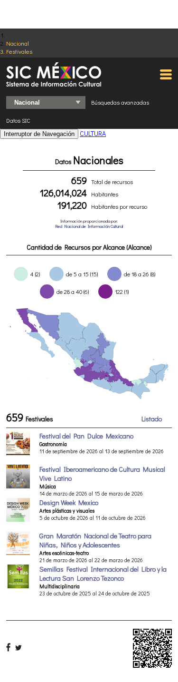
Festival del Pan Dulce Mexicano (86, 435)
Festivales (19, 51)
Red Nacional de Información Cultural (89, 226)
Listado (151, 418)
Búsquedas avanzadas (120, 102)
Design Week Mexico (68, 502)
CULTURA (93, 133)
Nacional (17, 43)
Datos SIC (18, 120)
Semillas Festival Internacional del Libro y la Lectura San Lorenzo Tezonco (103, 574)
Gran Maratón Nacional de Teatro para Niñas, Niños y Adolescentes (95, 540)
